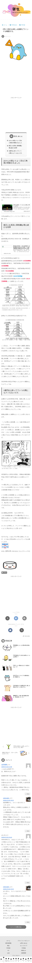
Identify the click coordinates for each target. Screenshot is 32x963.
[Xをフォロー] (22, 630)
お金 (8, 953)
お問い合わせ (23, 943)
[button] (24, 618)
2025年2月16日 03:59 (8, 889)
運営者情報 (8, 943)
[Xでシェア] (7, 618)
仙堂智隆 (4, 764)
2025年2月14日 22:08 (6, 766)
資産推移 (23, 953)
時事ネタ (23, 950)
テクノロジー (16, 955)
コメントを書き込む (16, 927)
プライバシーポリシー (24, 940)
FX (8, 950)
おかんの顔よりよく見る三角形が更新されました (15, 141)
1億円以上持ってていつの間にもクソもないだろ (15, 152)
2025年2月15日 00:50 (8, 800)
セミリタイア (23, 945)
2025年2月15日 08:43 (6, 837)
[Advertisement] (16, 79)
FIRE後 (24, 948)
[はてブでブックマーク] (16, 618)
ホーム (8, 940)
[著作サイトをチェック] (10, 630)
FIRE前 (5, 572)
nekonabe (6, 798)
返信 (28, 794)
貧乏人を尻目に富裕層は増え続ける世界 (15, 147)
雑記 (8, 945)
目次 (15, 136)
